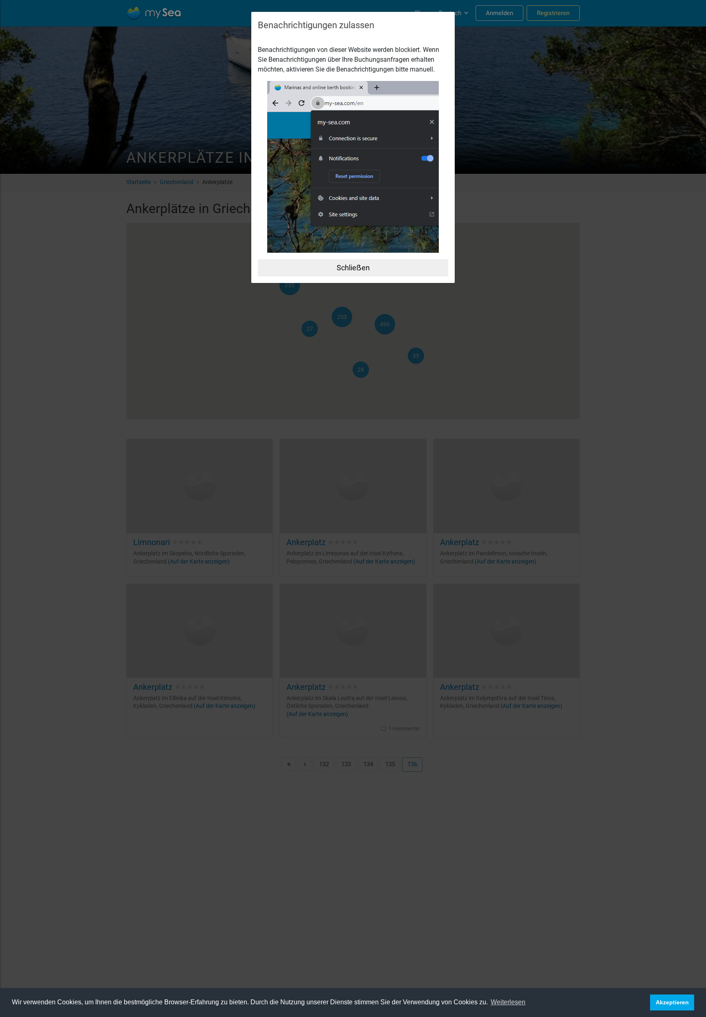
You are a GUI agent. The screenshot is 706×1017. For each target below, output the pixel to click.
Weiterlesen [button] (508, 1002)
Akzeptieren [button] (672, 1002)
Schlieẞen (353, 267)
